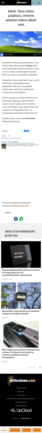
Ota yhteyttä (21, 395)
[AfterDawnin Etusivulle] (21, 2)
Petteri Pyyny (9, 55)
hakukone (8, 213)
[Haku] (34, 2)
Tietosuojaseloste (21, 402)
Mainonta (21, 391)
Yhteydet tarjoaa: (21, 406)
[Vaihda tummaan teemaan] (39, 2)
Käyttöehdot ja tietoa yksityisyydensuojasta (21, 398)
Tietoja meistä (21, 388)
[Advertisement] (21, 175)
